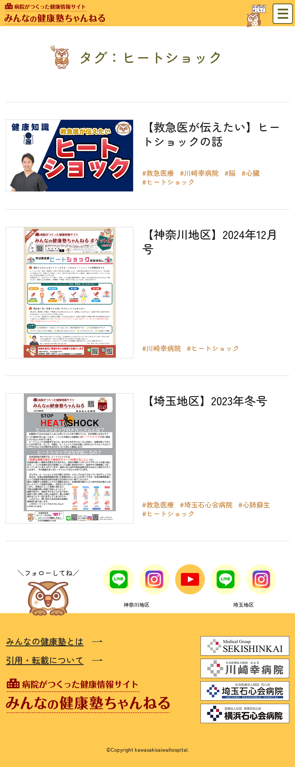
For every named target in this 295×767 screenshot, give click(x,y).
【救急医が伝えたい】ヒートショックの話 (211, 134)
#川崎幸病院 (199, 173)
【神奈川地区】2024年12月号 (210, 241)
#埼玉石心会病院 (206, 504)
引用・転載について (45, 660)
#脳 (230, 173)
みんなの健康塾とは (45, 641)
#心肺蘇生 (254, 504)
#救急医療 (158, 173)
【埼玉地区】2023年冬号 (204, 400)
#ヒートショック (168, 182)
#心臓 (250, 173)
